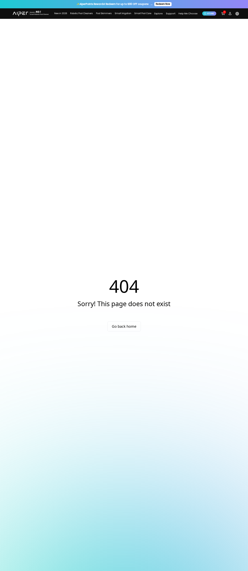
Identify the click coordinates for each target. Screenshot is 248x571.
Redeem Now (163, 4)
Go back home (124, 326)
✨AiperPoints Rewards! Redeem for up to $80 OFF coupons (112, 4)
